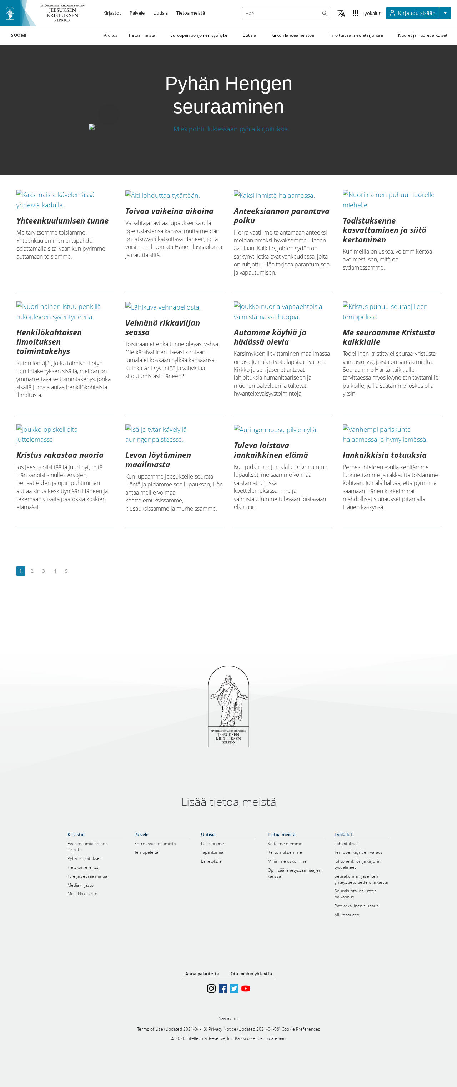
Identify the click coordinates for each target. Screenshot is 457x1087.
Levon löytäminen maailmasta (158, 459)
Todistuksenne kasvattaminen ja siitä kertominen (384, 230)
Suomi (19, 35)
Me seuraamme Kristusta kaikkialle (389, 337)
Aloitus (110, 35)
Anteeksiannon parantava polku (282, 215)
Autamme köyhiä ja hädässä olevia (270, 337)
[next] (78, 571)
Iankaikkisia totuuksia (385, 454)
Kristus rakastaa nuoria (60, 454)
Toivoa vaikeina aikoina (169, 210)
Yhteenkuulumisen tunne (62, 220)
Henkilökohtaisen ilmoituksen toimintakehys (49, 341)
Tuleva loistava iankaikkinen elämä (271, 450)
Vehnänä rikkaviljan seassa (162, 327)
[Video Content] (228, 129)
